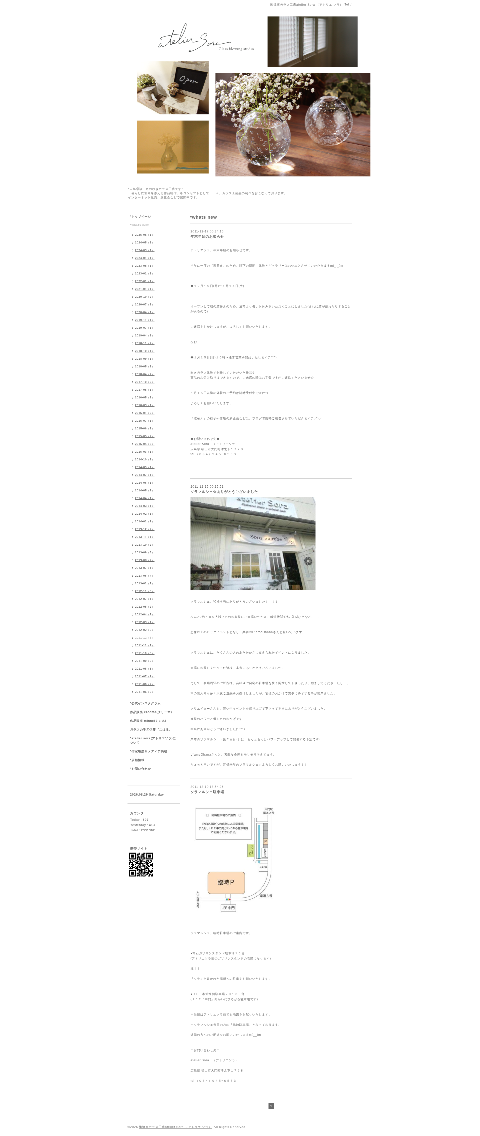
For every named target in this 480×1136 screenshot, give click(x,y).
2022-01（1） (144, 281)
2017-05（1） (144, 389)
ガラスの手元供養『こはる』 (151, 729)
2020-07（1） (144, 304)
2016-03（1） (144, 405)
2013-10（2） (144, 544)
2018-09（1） (144, 358)
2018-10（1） (144, 350)
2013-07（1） (144, 567)
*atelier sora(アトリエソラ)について (153, 740)
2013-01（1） (144, 583)
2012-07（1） (144, 598)
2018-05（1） (144, 366)
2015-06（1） (144, 428)
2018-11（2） (144, 343)
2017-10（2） (144, 381)
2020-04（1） (144, 312)
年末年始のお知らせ (207, 236)
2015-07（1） (144, 420)
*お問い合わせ (140, 769)
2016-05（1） (144, 397)
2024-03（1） (144, 250)
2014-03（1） (144, 505)
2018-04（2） (144, 374)
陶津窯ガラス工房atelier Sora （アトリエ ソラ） (175, 1127)
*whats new (139, 225)
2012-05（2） (144, 606)
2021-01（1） (144, 288)
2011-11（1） (144, 645)
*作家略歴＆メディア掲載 (148, 751)
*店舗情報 (137, 760)
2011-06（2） (144, 684)
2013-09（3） (144, 552)
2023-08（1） (144, 265)
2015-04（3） (144, 443)
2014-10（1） (144, 459)
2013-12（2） (144, 529)
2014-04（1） (144, 498)
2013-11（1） (144, 536)
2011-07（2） (144, 676)
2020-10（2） (144, 296)
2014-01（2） (144, 521)
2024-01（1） (144, 257)
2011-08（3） (144, 668)
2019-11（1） (144, 319)
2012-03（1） (144, 622)
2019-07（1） (144, 327)
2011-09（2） (144, 660)
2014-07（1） (144, 474)
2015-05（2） (144, 436)
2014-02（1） (144, 513)
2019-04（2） (144, 335)
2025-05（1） (144, 234)
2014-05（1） (144, 490)
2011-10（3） (144, 653)
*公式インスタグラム (145, 703)
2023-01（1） (144, 273)
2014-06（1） (144, 482)
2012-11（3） (144, 591)
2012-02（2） (144, 629)
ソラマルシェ (200, 933)
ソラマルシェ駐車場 (207, 792)
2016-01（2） (144, 412)
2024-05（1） (144, 242)
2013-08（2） (144, 560)
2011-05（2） (144, 691)
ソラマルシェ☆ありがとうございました (224, 492)
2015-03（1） (144, 451)
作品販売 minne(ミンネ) (148, 721)
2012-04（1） (144, 614)
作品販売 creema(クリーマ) (151, 712)
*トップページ (140, 216)
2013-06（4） (144, 575)
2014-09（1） (144, 467)
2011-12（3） (144, 637)
